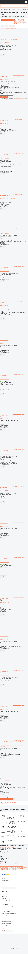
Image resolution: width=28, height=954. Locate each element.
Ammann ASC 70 (4, 305)
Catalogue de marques (6, 915)
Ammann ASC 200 (3, 842)
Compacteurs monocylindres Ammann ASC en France (11, 869)
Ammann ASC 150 (4, 79)
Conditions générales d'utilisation (8, 906)
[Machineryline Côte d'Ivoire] (9, 2)
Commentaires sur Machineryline (9, 913)
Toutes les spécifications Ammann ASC (8, 847)
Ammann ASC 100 (3, 832)
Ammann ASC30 (4, 490)
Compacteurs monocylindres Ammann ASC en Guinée (14, 868)
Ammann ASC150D (4, 379)
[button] (26, 2)
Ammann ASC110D (4, 343)
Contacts (3, 885)
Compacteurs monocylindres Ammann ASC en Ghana (11, 866)
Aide (2, 882)
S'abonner (4, 96)
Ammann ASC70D (4, 562)
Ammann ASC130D (4, 602)
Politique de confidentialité (7, 909)
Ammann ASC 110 (4, 42)
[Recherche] (26, 6)
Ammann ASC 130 (4, 526)
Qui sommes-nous (6, 880)
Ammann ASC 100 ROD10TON (7, 198)
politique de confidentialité (20, 98)
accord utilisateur (6, 99)
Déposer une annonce (7, 798)
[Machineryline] (1, 9)
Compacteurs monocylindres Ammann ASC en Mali (11, 867)
